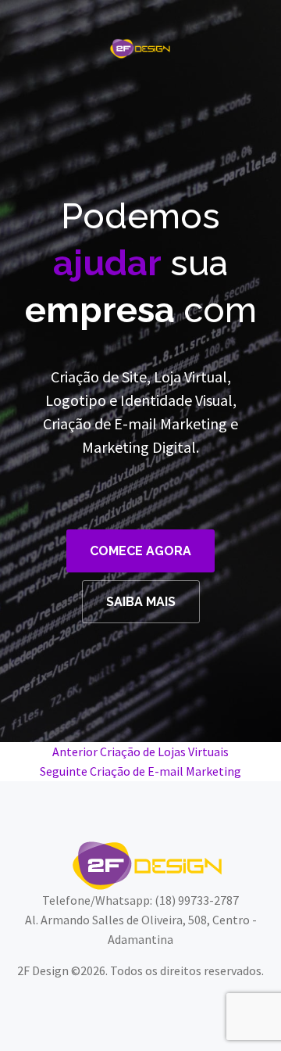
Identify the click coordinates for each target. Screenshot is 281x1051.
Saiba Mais (141, 601)
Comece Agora (140, 550)
